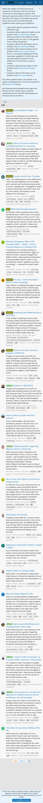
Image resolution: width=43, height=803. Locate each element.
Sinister (8, 614)
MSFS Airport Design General (21, 204)
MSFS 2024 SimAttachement (21, 209)
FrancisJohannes (11, 717)
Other (21, 138)
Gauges (31, 441)
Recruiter (9, 302)
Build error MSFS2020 (20, 385)
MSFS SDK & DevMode (26, 275)
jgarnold (9, 166)
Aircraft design (23, 46)
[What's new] (35, 2)
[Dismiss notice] (40, 9)
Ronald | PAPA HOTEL (13, 335)
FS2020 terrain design (26, 68)
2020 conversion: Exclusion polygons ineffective (22, 351)
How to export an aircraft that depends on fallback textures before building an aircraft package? (23, 695)
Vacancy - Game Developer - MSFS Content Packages (22, 281)
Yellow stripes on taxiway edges (20, 570)
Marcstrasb (10, 471)
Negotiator (10, 229)
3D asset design (24, 34)
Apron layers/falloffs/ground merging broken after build (22, 625)
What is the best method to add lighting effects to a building (22, 144)
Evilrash (8, 535)
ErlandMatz (10, 502)
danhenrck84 (10, 680)
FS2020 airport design (26, 51)
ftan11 (8, 753)
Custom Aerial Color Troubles (23, 176)
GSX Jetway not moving (16, 514)
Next (22, 761)
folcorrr (8, 560)
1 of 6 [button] (15, 761)
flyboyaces (9, 196)
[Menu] (3, 2)
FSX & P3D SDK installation (15, 566)
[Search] (40, 2)
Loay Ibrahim (10, 269)
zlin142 (8, 438)
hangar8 (9, 375)
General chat (10, 84)
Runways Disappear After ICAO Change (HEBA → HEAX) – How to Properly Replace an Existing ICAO (21, 244)
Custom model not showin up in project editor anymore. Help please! (23, 658)
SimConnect (22, 75)
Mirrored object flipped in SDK (19, 593)
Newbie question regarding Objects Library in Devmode (22, 447)
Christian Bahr (11, 133)
